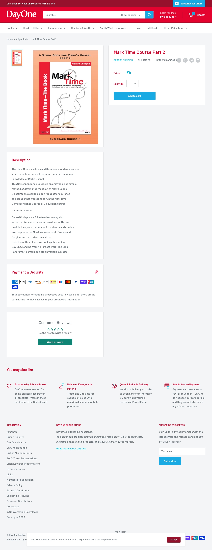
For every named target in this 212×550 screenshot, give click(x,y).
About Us (12, 431)
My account (167, 16)
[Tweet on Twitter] (191, 60)
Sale (138, 27)
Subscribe (170, 461)
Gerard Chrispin (123, 60)
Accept (174, 539)
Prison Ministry (15, 436)
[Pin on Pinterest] (185, 60)
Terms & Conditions (18, 490)
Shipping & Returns (18, 495)
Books (10, 27)
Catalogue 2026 (16, 517)
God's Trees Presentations (22, 458)
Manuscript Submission (20, 479)
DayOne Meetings (17, 447)
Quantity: (119, 83)
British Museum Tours (19, 452)
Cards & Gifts (31, 27)
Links (10, 474)
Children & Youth (81, 27)
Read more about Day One (71, 448)
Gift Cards (152, 27)
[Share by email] (198, 60)
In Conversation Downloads (22, 511)
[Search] (149, 14)
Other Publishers (174, 27)
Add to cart (134, 95)
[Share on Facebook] (179, 60)
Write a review (55, 341)
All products (22, 39)
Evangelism (55, 27)
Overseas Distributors (19, 501)
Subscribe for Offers (191, 3)
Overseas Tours (16, 468)
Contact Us (13, 506)
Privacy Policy (15, 485)
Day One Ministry (16, 442)
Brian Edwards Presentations (24, 463)
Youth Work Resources (113, 27)
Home (10, 39)
